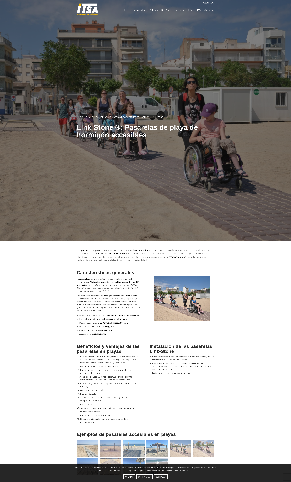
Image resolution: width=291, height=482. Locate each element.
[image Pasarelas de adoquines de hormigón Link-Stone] (88, 449)
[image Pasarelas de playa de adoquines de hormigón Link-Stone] (204, 449)
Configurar (144, 477)
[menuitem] (126, 10)
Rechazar (160, 477)
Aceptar (129, 477)
